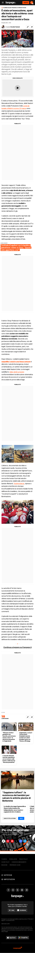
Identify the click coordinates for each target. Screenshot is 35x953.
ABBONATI (26, 2)
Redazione (4, 865)
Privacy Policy (23, 859)
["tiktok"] (3, 841)
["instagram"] (8, 841)
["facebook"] (20, 841)
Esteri (3, 712)
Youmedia (4, 859)
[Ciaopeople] (17, 948)
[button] (32, 27)
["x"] (16, 841)
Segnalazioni (13, 859)
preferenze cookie (15, 865)
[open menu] (2, 2)
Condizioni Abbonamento (19, 862)
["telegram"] (25, 841)
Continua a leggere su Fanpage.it (17, 647)
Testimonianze (19, 484)
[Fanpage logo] (11, 2)
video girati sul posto (16, 372)
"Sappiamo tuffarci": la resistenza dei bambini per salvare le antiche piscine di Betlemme (16, 796)
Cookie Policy (5, 862)
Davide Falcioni (15, 27)
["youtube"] (12, 841)
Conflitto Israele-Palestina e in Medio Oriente (14, 7)
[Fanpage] (17, 896)
